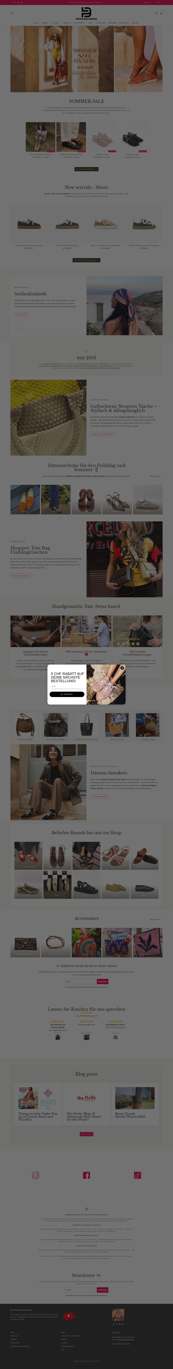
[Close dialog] (122, 668)
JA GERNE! (66, 694)
